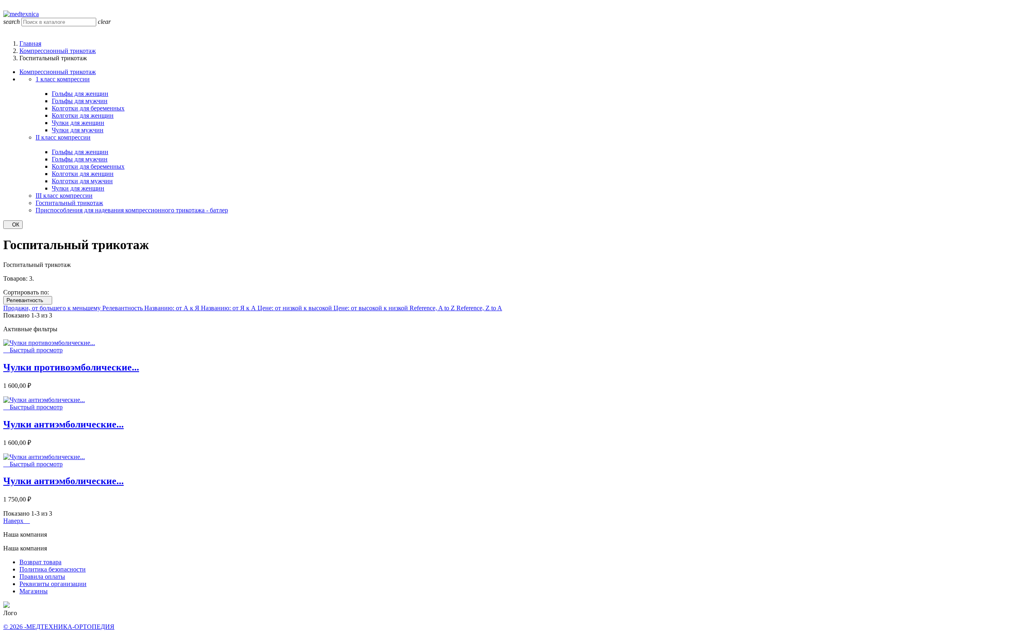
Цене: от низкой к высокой (296, 308)
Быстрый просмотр (33, 350)
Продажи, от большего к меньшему (52, 308)
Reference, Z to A (479, 308)
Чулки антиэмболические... (63, 424)
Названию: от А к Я (172, 308)
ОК (12, 225)
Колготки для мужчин (82, 181)
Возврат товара (40, 562)
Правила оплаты (42, 576)
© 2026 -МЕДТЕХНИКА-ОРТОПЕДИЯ (58, 626)
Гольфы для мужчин (80, 100)
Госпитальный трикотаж (69, 202)
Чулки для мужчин (78, 130)
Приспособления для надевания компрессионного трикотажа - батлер (132, 210)
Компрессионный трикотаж (57, 71)
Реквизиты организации (53, 583)
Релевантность (27, 300)
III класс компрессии (64, 195)
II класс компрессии (63, 137)
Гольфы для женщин (80, 93)
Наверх (16, 520)
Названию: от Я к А (229, 308)
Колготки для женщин (83, 115)
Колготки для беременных (88, 108)
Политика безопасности (52, 569)
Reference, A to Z (433, 308)
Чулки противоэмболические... (71, 367)
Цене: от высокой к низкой (372, 308)
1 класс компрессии (63, 79)
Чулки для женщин (78, 122)
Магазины (33, 591)
